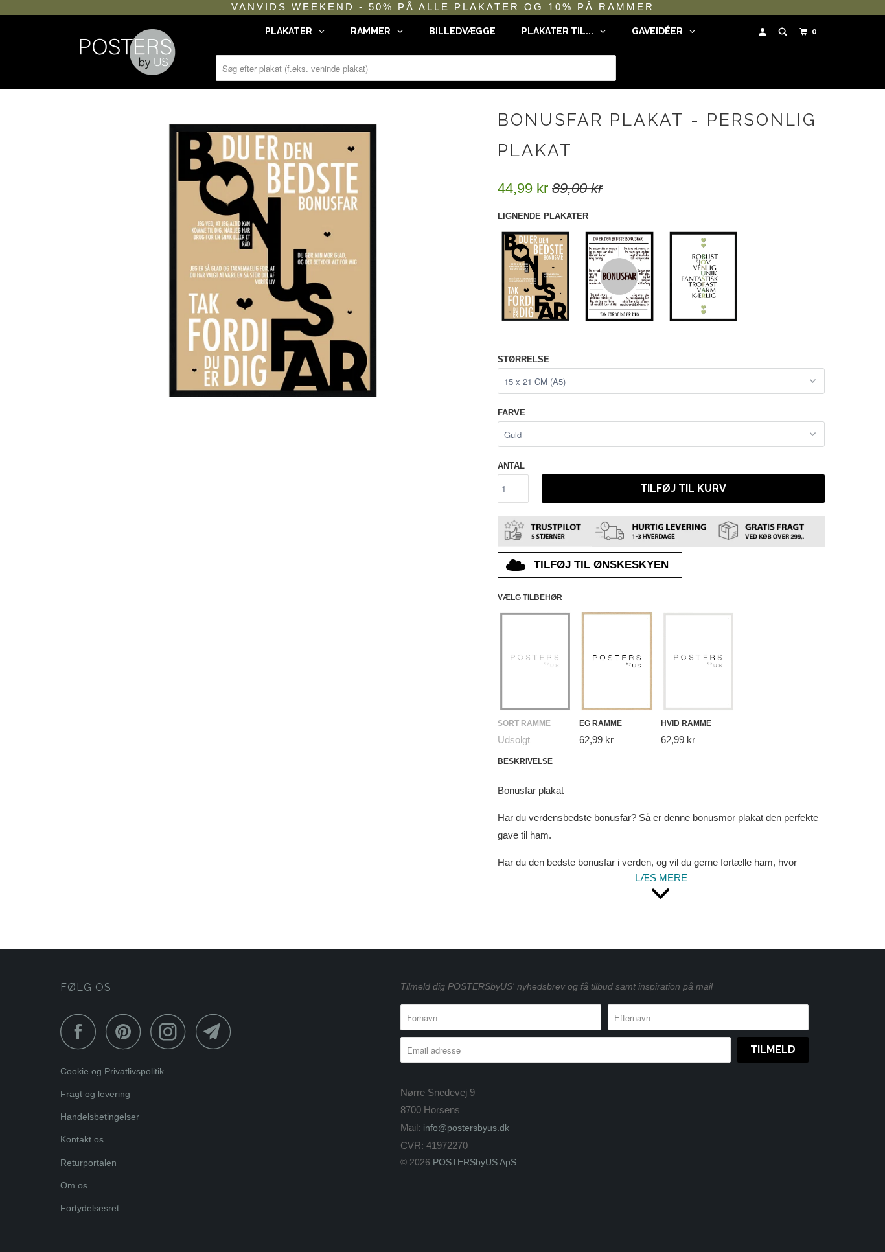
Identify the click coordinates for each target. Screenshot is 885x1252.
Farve (511, 412)
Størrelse (523, 359)
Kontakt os (82, 1139)
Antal (511, 465)
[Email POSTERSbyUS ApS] (217, 1031)
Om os (73, 1185)
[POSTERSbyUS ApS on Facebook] (81, 1031)
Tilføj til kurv (683, 488)
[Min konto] (764, 32)
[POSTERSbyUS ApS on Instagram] (171, 1031)
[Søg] (784, 32)
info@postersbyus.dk (466, 1127)
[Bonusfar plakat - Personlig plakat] (272, 258)
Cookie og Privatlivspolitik (112, 1071)
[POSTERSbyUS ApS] (126, 51)
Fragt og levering (95, 1094)
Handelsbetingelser (99, 1116)
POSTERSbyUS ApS (474, 1162)
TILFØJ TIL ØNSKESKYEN (601, 565)
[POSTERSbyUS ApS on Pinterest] (127, 1031)
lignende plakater (543, 216)
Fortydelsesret (89, 1208)
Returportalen (88, 1162)
